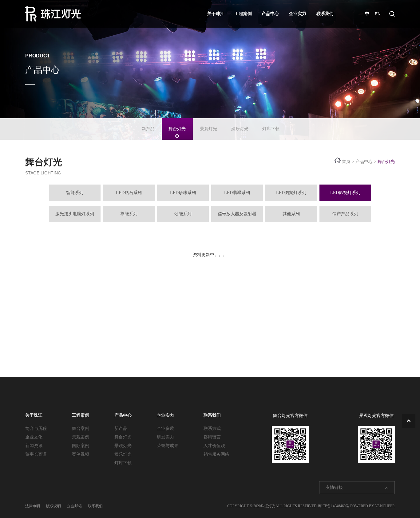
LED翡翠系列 (237, 192)
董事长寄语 (36, 454)
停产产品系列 (345, 214)
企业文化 (33, 437)
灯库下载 (270, 129)
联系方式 (212, 428)
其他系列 (291, 214)
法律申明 (32, 506)
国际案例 (80, 445)
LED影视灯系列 (345, 192)
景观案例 (80, 437)
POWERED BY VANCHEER (372, 506)
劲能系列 (183, 214)
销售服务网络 (216, 454)
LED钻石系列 (129, 192)
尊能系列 (128, 214)
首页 (346, 161)
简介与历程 (36, 428)
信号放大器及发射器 (237, 214)
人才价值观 (214, 445)
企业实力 (297, 13)
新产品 (148, 129)
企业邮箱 (74, 506)
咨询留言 (212, 437)
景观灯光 (208, 129)
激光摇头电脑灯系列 (74, 214)
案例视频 (80, 454)
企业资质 (165, 428)
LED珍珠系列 (183, 192)
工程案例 (243, 13)
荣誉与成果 (167, 445)
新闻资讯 (33, 445)
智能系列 (74, 192)
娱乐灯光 (239, 129)
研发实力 (165, 437)
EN (378, 13)
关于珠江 (215, 13)
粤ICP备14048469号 (333, 506)
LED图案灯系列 (291, 192)
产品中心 (270, 13)
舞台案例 (80, 428)
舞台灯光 (177, 129)
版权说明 (53, 506)
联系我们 (325, 13)
